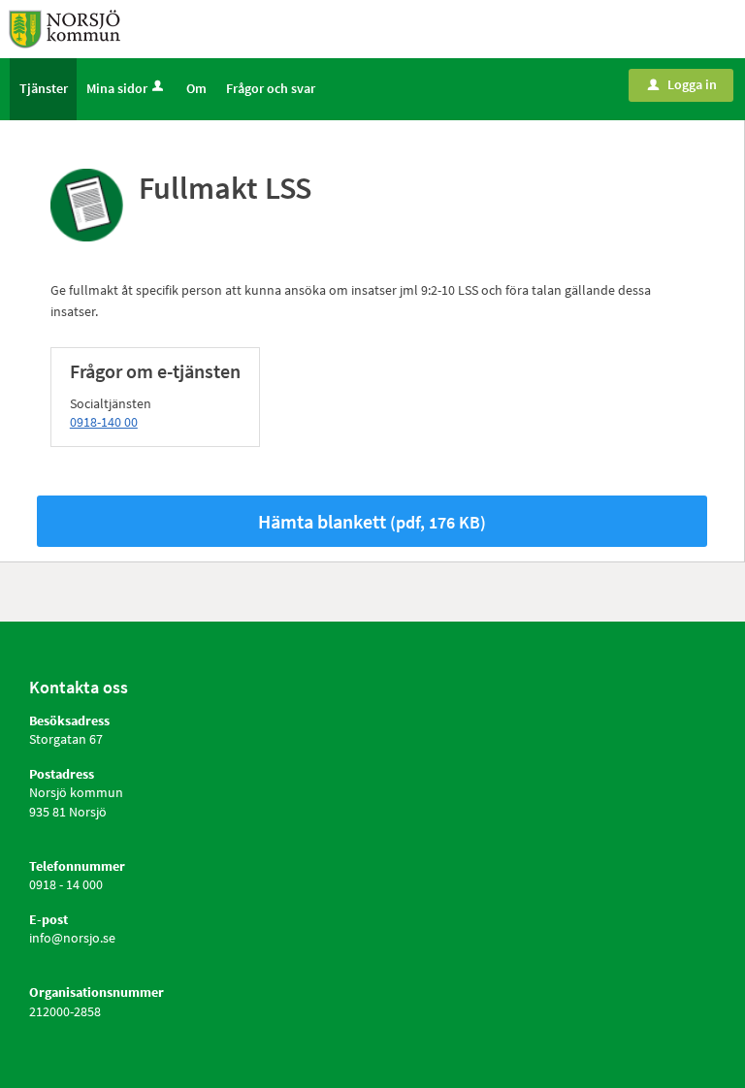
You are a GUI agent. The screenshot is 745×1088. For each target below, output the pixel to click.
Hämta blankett (372, 521)
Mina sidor (116, 88)
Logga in (682, 84)
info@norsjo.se (72, 937)
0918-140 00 (104, 422)
